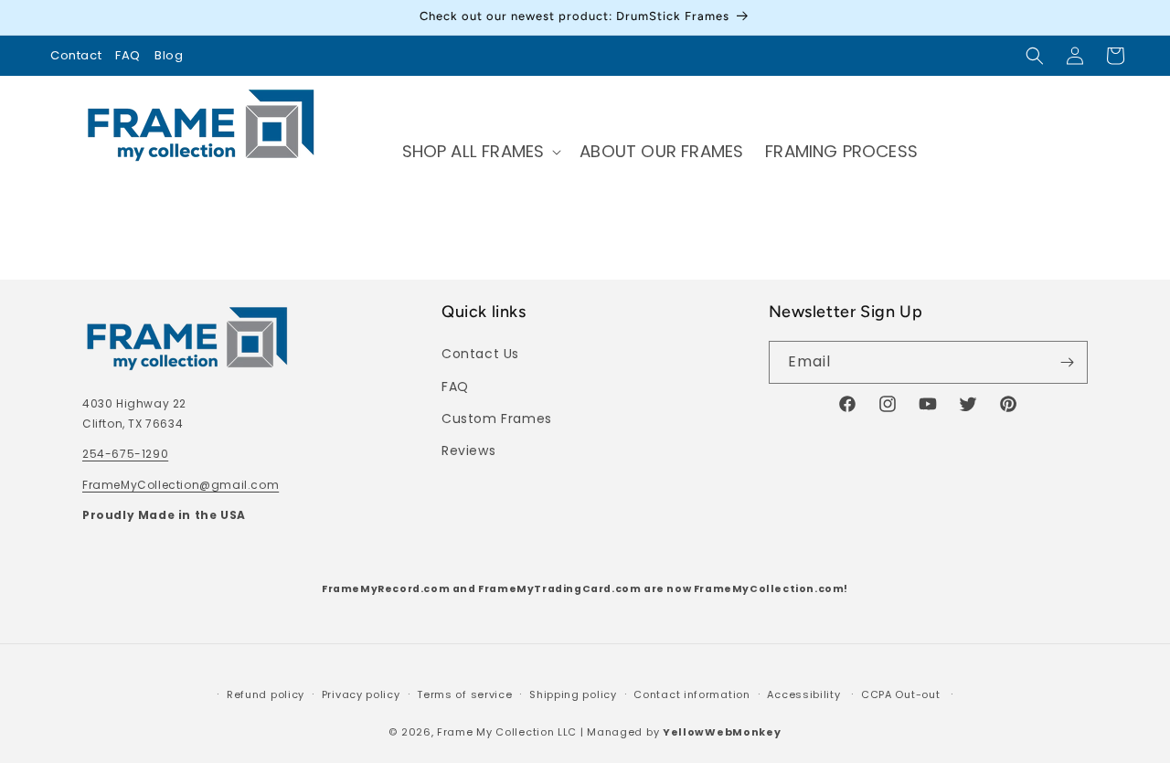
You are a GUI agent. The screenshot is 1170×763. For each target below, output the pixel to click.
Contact (75, 55)
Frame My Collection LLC (507, 732)
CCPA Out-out (900, 694)
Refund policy (265, 694)
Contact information (691, 694)
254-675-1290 (125, 453)
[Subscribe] (1067, 362)
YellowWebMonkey (722, 732)
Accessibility (803, 694)
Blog (168, 55)
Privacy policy (361, 694)
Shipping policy (573, 694)
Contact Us (480, 353)
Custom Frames (496, 418)
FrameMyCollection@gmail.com (180, 485)
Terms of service (464, 694)
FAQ (128, 55)
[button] (1035, 56)
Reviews (468, 450)
